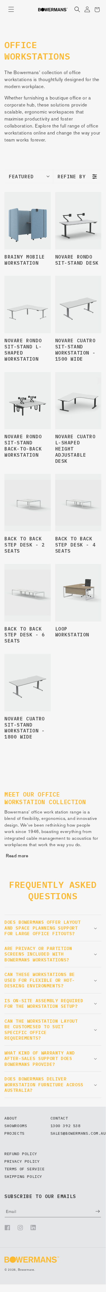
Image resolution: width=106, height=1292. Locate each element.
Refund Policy (20, 1153)
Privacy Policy (22, 1161)
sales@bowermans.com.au (78, 1133)
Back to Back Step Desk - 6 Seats (24, 635)
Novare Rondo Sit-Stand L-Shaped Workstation (23, 350)
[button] (11, 9)
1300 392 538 (66, 1125)
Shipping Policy (23, 1176)
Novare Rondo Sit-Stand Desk (77, 260)
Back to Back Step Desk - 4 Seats (75, 545)
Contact (59, 1118)
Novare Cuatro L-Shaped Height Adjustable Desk (75, 449)
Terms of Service (24, 1169)
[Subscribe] (93, 1211)
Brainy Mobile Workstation (24, 260)
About (10, 1118)
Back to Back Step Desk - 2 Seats (24, 545)
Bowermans (26, 1269)
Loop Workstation (72, 632)
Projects (14, 1133)
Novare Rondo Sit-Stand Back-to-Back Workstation (23, 446)
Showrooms (15, 1125)
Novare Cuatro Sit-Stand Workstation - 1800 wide (24, 728)
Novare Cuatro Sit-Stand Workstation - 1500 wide (75, 350)
